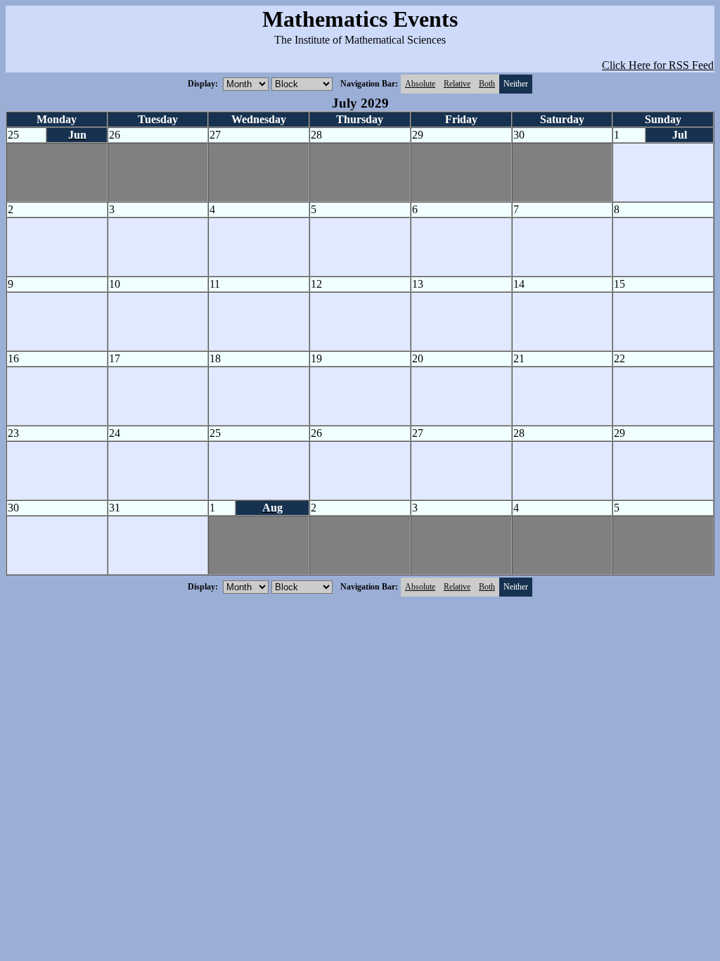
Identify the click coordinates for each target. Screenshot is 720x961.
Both (487, 84)
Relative (457, 84)
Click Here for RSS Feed (658, 65)
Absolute (420, 84)
